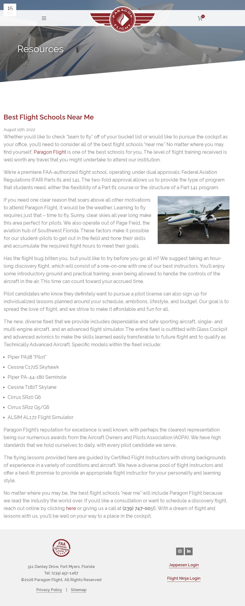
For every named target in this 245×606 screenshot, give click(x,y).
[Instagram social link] (180, 551)
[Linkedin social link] (189, 551)
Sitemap (78, 590)
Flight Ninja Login (183, 578)
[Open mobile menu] (44, 18)
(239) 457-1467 (65, 573)
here (71, 508)
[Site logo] (122, 19)
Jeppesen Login (184, 565)
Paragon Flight (50, 152)
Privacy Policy (49, 590)
